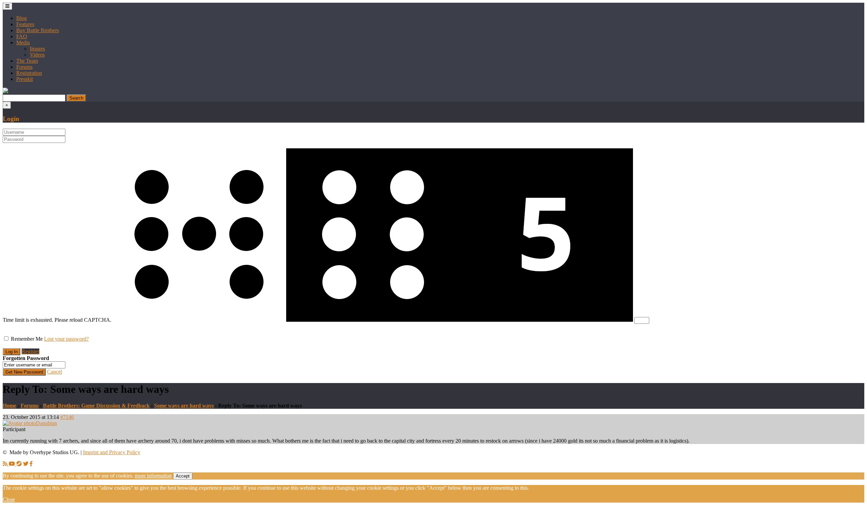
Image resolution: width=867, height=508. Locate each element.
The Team (27, 61)
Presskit (24, 79)
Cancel (54, 372)
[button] (5, 91)
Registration (29, 73)
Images (37, 48)
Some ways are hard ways (184, 405)
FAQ (21, 36)
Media (23, 42)
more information (153, 476)
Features (25, 24)
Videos (37, 55)
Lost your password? (66, 339)
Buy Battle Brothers (37, 30)
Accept (183, 476)
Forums (24, 67)
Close (9, 499)
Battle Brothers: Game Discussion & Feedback (96, 405)
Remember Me (27, 339)
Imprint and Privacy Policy (111, 452)
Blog (21, 18)
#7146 (67, 417)
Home (9, 405)
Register (30, 351)
